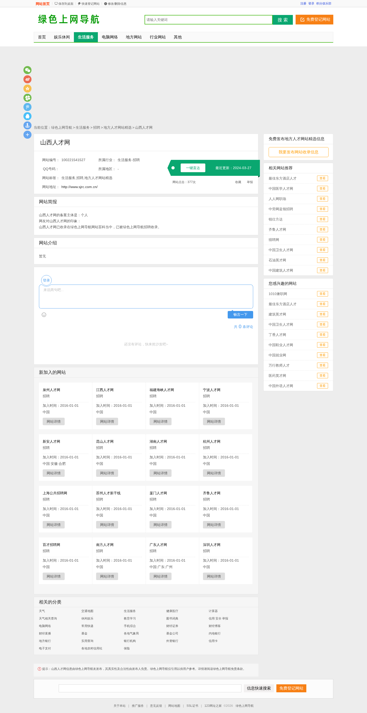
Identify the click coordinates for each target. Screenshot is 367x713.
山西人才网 (144, 127)
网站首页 (43, 4)
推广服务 (138, 706)
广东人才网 (158, 545)
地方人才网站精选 (118, 127)
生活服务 (83, 127)
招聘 (96, 127)
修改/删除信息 (117, 3)
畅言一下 (240, 314)
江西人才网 (105, 390)
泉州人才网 (51, 390)
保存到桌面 (65, 3)
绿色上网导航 (61, 127)
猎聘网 (274, 240)
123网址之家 (213, 706)
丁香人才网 (277, 335)
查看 (323, 178)
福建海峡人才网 (162, 390)
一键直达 (193, 168)
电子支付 (45, 648)
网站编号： (51, 160)
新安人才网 (51, 441)
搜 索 (283, 19)
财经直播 (45, 633)
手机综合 (130, 626)
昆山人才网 (105, 441)
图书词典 (172, 618)
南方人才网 (105, 545)
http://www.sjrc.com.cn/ (79, 187)
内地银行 (215, 633)
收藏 (238, 182)
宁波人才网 (211, 390)
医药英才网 (277, 376)
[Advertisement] (183, 86)
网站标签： (51, 178)
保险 (127, 648)
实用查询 (87, 641)
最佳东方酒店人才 (283, 178)
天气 (42, 611)
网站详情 (54, 421)
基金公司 (172, 633)
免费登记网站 (318, 19)
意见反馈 (156, 706)
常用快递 (87, 626)
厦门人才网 (158, 493)
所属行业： (107, 160)
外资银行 (172, 641)
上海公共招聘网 (55, 493)
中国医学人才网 (281, 189)
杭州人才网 (211, 441)
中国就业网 (277, 355)
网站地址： (51, 187)
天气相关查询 (48, 618)
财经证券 (172, 626)
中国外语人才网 (281, 386)
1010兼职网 (278, 294)
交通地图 (87, 611)
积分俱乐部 (323, 3)
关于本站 (120, 706)
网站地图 (174, 706)
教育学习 (130, 618)
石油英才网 (277, 260)
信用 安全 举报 (218, 618)
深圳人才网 (211, 545)
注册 (303, 3)
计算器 (213, 611)
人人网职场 (277, 199)
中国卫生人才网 (281, 250)
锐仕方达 (276, 219)
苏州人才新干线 (108, 493)
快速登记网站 (91, 3)
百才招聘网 (51, 545)
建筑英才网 (277, 314)
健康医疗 (172, 611)
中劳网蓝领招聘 (281, 209)
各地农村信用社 (91, 648)
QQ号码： (51, 169)
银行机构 (130, 641)
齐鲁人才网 (211, 493)
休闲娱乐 (87, 618)
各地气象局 (131, 633)
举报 (250, 182)
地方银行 (45, 641)
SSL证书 (192, 706)
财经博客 (215, 626)
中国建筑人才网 (281, 270)
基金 (84, 633)
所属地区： (107, 169)
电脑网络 (45, 626)
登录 (311, 3)
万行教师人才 (279, 365)
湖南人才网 (158, 441)
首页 (42, 37)
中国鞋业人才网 (281, 345)
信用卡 (213, 641)
